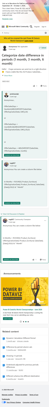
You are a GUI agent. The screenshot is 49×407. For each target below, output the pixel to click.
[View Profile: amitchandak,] (6, 95)
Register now (7, 18)
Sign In (44, 27)
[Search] (31, 26)
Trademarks (6, 399)
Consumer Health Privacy (31, 402)
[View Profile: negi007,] (6, 164)
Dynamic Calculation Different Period (20, 338)
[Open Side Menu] (3, 26)
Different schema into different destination (23, 376)
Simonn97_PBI (20, 359)
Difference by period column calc (19, 347)
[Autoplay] (21, 321)
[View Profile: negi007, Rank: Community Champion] (5, 220)
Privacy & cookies (21, 395)
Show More (8, 75)
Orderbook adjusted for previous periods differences (22, 366)
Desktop (6, 33)
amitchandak (14, 94)
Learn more (28, 41)
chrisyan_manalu (23, 341)
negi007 (12, 163)
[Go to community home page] (17, 27)
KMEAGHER (22, 350)
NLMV (21, 370)
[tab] (23, 321)
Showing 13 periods (14, 356)
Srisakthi (21, 379)
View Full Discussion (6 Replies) (13, 214)
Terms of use (34, 395)
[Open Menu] (45, 32)
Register (37, 27)
